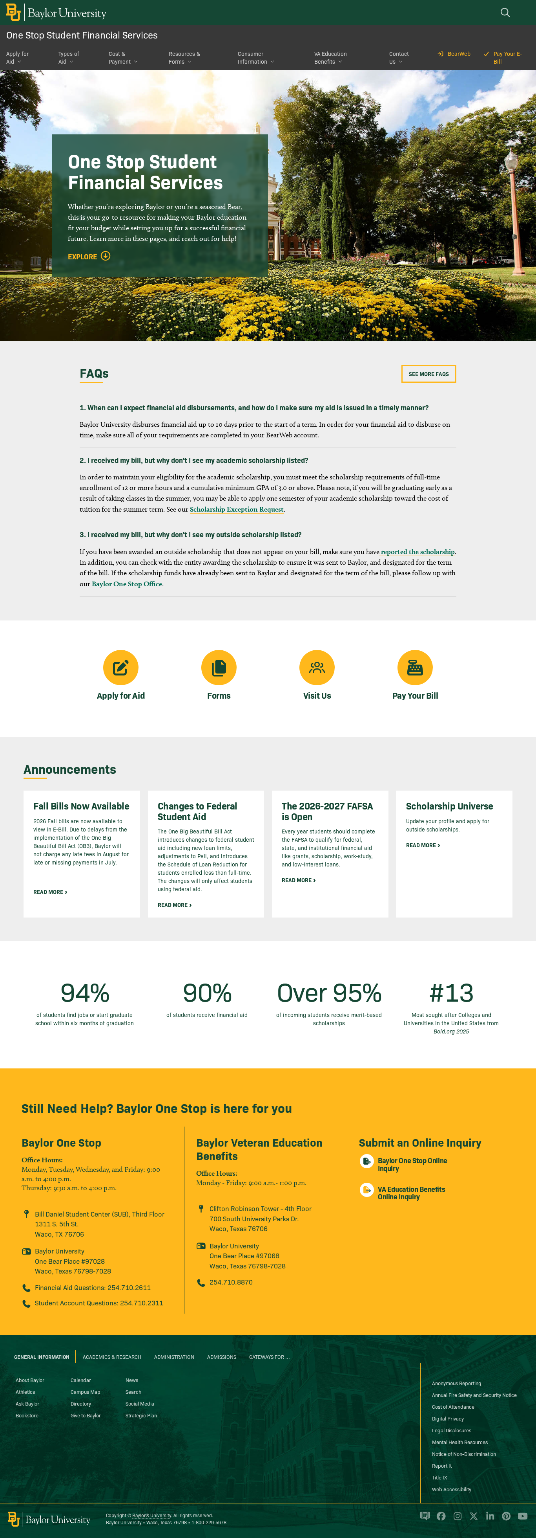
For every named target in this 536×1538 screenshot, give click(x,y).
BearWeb (459, 53)
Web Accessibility (451, 1488)
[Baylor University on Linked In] (489, 1519)
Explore (82, 256)
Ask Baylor (27, 1403)
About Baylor (30, 1379)
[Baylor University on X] (472, 1519)
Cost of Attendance (453, 1406)
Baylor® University (151, 1515)
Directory (81, 1403)
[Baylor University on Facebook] (440, 1519)
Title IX (439, 1477)
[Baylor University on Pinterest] (505, 1519)
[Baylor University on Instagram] (456, 1519)
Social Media (140, 1403)
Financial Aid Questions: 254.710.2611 (93, 1287)
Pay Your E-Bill (508, 57)
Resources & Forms (184, 57)
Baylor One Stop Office (127, 584)
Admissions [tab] (221, 1356)
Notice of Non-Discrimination (464, 1453)
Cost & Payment (120, 57)
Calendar (81, 1379)
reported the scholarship (417, 551)
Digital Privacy (448, 1418)
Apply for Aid (17, 57)
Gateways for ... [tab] (269, 1356)
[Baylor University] (55, 12)
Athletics (25, 1391)
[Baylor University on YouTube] (520, 1519)
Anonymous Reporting (456, 1382)
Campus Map (85, 1391)
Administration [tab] (174, 1356)
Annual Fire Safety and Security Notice (474, 1394)
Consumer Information (252, 57)
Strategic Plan (141, 1415)
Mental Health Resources (460, 1441)
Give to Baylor (86, 1415)
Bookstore (27, 1415)
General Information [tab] (41, 1356)
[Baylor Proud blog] (424, 1519)
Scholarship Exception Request (237, 509)
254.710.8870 (231, 1281)
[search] (506, 12)
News (132, 1379)
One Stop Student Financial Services (82, 34)
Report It (442, 1465)
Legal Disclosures (451, 1429)
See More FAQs (429, 374)
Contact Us (399, 57)
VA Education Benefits (330, 57)
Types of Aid (68, 57)
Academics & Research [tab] (112, 1356)
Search (133, 1391)
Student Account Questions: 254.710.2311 (99, 1302)
